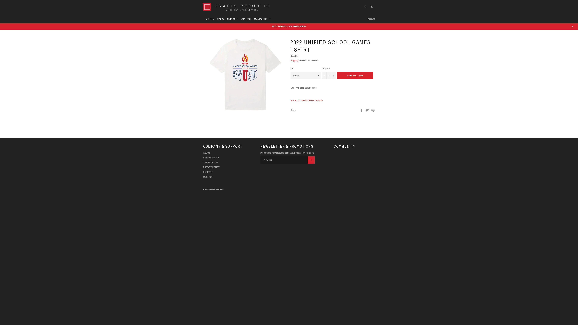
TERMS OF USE (210, 162)
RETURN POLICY (211, 157)
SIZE (292, 69)
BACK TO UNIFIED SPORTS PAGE (307, 100)
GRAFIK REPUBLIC (216, 189)
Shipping (294, 60)
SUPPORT (208, 172)
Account (371, 18)
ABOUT (206, 152)
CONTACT (208, 176)
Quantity (326, 69)
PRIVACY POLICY (211, 167)
